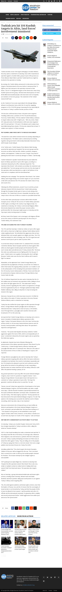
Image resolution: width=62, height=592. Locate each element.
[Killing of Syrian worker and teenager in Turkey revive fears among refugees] (34, 524)
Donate (16, 1)
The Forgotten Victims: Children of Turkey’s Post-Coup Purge (53, 73)
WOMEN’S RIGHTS (10, 18)
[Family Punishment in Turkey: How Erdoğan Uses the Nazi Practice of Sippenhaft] (44, 95)
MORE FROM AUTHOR (25, 516)
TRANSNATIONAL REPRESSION (38, 14)
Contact (10, 1)
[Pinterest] (20, 37)
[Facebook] (46, 1)
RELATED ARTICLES (8, 516)
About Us (3, 1)
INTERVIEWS (25, 18)
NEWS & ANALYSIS (14, 14)
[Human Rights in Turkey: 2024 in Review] (44, 79)
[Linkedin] (51, 1)
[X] (57, 1)
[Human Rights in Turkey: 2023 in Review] (44, 104)
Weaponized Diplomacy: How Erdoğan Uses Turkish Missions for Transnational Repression (54, 65)
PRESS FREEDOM (25, 14)
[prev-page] (2, 556)
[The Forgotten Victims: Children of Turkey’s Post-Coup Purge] (44, 73)
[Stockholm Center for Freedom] (31, 8)
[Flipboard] (49, 1)
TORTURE (49, 14)
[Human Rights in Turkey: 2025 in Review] (44, 57)
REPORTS (18, 18)
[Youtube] (59, 1)
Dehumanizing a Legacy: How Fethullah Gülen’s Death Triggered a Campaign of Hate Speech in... (53, 87)
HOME (7, 14)
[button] (44, 1)
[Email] (35, 37)
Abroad (3, 22)
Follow (58, 33)
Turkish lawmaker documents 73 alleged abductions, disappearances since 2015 (6, 549)
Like (59, 30)
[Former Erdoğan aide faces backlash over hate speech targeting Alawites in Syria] (7, 524)
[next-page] (5, 556)
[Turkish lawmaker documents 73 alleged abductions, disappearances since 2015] (7, 541)
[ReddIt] (31, 37)
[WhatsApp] (24, 37)
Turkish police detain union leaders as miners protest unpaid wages (20, 547)
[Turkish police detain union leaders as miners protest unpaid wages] (21, 541)
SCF (3, 34)
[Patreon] (54, 1)
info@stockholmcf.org (28, 585)
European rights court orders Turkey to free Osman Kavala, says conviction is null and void (33, 549)
